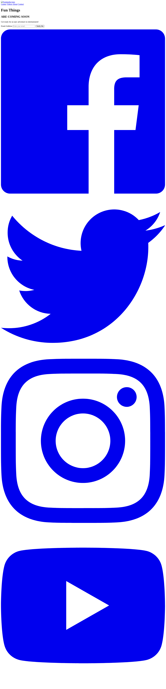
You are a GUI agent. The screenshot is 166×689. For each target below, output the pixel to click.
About (15, 4)
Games (3, 4)
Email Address (6, 26)
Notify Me (40, 26)
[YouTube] (83, 687)
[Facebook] (83, 193)
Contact (21, 4)
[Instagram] (83, 522)
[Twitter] (83, 358)
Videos (9, 4)
